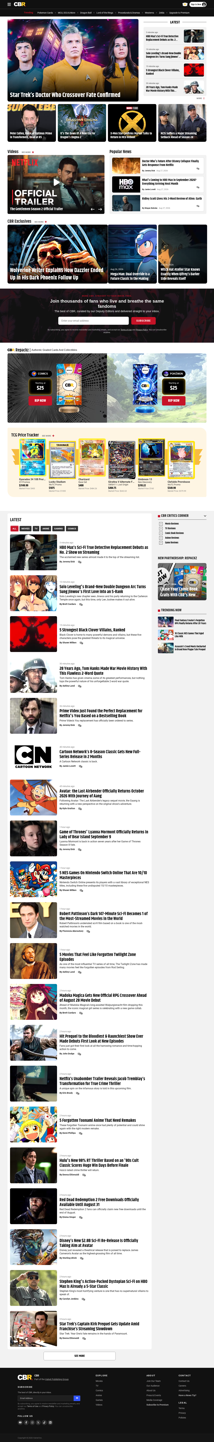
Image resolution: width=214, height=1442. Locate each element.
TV (97, 1385)
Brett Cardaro (69, 604)
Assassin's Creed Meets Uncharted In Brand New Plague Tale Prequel (190, 648)
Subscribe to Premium (157, 1404)
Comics (99, 1390)
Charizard (83, 479)
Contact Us (184, 1381)
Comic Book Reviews (174, 533)
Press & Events (153, 1395)
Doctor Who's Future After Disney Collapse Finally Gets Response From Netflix (170, 163)
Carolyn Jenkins (70, 1299)
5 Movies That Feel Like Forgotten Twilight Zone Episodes (98, 957)
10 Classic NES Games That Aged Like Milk (189, 635)
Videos (99, 1404)
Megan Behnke (151, 208)
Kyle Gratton (69, 808)
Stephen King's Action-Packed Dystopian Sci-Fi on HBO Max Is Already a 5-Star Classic (103, 1284)
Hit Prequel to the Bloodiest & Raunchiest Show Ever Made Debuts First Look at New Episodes (101, 1039)
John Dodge (68, 1053)
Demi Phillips (69, 1133)
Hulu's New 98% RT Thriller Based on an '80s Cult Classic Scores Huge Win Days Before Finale (99, 1163)
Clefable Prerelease (179, 481)
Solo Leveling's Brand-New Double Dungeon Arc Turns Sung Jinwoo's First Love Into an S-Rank (163, 56)
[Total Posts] (197, 168)
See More (26, 152)
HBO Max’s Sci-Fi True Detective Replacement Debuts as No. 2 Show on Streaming (162, 39)
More (199, 98)
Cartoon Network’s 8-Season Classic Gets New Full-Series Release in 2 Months (100, 754)
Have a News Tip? (187, 1395)
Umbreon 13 (145, 479)
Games (99, 1400)
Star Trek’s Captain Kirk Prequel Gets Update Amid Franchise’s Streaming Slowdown (99, 1327)
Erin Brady (68, 1093)
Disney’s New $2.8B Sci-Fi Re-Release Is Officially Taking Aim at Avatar (99, 1243)
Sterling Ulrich (70, 1258)
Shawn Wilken (69, 642)
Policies (182, 1417)
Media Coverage (154, 1400)
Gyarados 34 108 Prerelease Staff (38, 479)
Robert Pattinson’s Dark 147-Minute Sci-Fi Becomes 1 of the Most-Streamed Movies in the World (104, 916)
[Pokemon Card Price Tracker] (185, 4)
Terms (182, 1408)
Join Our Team (153, 1381)
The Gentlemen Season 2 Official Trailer (36, 209)
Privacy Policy (142, 330)
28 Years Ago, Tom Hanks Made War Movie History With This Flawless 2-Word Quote (162, 90)
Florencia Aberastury (73, 931)
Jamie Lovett (150, 189)
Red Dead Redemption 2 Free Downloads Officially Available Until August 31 (99, 1202)
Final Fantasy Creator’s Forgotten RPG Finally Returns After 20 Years (190, 622)
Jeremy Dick (150, 171)
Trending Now (171, 610)
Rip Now (40, 400)
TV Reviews (170, 528)
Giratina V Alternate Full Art (123, 481)
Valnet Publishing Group (57, 1379)
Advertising (184, 1390)
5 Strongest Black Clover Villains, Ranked (163, 72)
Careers (182, 1385)
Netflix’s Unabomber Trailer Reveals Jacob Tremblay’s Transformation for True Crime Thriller (102, 1081)
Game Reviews (171, 542)
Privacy (182, 1413)
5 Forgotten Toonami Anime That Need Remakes (98, 1120)
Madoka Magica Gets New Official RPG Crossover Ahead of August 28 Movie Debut (103, 998)
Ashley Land (69, 686)
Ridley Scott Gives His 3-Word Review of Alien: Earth (172, 199)
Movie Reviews (172, 524)
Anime (99, 1395)
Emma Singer (69, 1217)
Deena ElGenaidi (71, 1175)
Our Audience (152, 1385)
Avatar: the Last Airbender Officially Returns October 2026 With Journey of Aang (102, 794)
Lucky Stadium (57, 481)
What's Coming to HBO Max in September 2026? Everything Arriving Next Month (169, 182)
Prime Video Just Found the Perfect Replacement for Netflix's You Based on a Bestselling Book (101, 713)
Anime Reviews (172, 538)
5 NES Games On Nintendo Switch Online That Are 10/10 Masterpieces (103, 875)
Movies (99, 1381)
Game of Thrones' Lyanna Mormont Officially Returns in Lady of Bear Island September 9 (104, 835)
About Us (150, 1390)
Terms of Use (126, 330)
